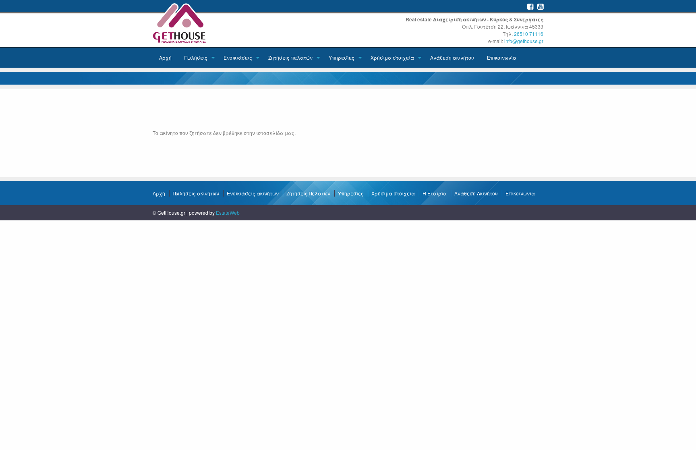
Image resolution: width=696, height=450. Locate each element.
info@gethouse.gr (523, 40)
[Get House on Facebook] (530, 6)
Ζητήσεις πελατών (290, 57)
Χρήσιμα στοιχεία (392, 57)
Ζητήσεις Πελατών (308, 193)
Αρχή (165, 57)
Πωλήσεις (195, 57)
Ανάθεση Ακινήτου (476, 193)
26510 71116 (528, 33)
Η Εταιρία (435, 193)
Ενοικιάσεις (238, 57)
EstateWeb (228, 212)
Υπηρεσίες (341, 57)
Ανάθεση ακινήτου (452, 57)
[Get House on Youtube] (540, 6)
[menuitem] (165, 57)
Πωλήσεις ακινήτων (196, 193)
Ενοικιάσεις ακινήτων (253, 193)
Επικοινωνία (501, 57)
